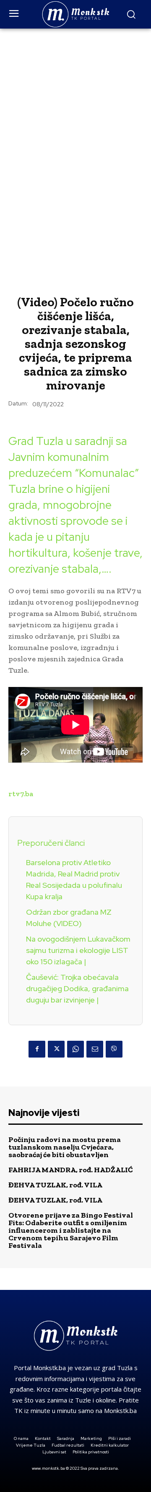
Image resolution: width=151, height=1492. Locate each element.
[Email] (94, 1049)
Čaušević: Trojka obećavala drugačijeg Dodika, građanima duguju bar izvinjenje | (77, 988)
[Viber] (114, 1049)
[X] (56, 1049)
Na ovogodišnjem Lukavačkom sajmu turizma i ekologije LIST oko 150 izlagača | (78, 950)
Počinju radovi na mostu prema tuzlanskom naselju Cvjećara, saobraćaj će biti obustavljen (64, 1147)
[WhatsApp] (75, 1049)
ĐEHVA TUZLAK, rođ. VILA (55, 1184)
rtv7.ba (20, 793)
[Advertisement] (75, 108)
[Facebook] (37, 1049)
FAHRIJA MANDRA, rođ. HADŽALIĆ (70, 1169)
